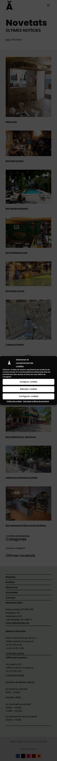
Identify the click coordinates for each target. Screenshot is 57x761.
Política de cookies (14, 401)
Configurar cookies (28, 396)
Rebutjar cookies (28, 389)
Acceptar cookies (28, 381)
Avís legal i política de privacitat (36, 401)
